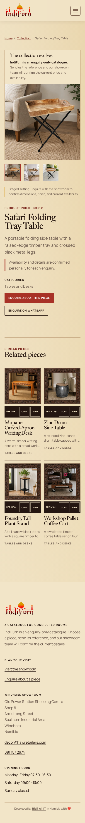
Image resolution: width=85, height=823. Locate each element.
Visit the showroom (20, 669)
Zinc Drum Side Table (55, 425)
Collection (24, 38)
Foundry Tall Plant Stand (18, 521)
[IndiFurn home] (19, 10)
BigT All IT (39, 808)
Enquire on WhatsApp (26, 310)
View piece (35, 412)
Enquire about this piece (29, 298)
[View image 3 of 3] (51, 172)
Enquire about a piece (22, 679)
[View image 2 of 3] (32, 172)
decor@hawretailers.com (25, 742)
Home (8, 38)
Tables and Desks (19, 286)
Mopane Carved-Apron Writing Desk (20, 428)
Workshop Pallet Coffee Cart (61, 521)
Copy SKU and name (24, 412)
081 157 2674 (15, 752)
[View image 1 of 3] (13, 172)
